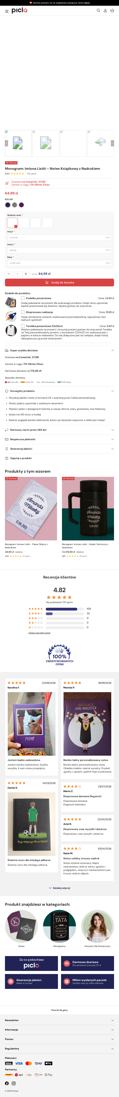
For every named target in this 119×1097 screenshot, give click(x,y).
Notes (21, 946)
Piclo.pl (15, 1091)
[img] (17, 683)
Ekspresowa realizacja (39, 312)
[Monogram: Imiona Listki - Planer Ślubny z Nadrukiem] (31, 508)
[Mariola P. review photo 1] (87, 724)
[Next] (112, 143)
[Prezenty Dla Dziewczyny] (97, 926)
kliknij (87, 2)
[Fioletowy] (21, 205)
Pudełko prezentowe (38, 298)
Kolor (9, 199)
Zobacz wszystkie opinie (39, 633)
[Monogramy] (59, 926)
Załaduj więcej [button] (61, 888)
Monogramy (59, 946)
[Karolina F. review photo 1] (32, 724)
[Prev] (6, 143)
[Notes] (21, 926)
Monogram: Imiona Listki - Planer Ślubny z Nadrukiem (26, 546)
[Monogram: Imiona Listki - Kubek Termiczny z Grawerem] (88, 508)
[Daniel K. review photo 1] (32, 824)
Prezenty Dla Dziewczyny (97, 946)
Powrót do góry (59, 1010)
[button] (112, 10)
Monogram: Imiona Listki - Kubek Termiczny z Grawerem (85, 546)
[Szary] (14, 205)
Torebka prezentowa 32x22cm (44, 326)
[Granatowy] (8, 205)
